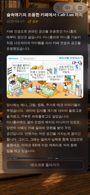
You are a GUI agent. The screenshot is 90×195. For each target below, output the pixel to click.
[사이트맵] (80, 7)
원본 (35, 21)
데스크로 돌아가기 (45, 164)
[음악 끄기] (68, 8)
